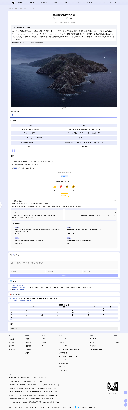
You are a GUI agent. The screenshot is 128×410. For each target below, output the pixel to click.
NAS (55, 2)
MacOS (44, 342)
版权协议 (116, 342)
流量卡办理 (13, 287)
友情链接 (12, 349)
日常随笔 (28, 346)
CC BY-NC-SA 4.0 (49, 206)
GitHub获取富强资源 (16, 285)
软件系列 (28, 349)
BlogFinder (93, 339)
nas (43, 353)
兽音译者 (12, 346)
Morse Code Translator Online (68, 356)
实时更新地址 (15, 111)
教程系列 (28, 342)
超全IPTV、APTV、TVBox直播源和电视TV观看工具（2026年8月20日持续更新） (34, 402)
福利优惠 (89, 2)
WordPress (32, 407)
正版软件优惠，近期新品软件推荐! (20, 300)
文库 (77, 2)
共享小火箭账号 (63, 363)
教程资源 (44, 2)
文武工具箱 (62, 367)
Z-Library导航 (63, 370)
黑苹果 (66, 2)
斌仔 (20, 201)
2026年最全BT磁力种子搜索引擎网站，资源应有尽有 (25, 381)
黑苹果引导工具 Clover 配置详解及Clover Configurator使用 (84, 143)
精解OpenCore (84, 138)
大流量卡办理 (22, 287)
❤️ (60, 186)
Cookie (115, 339)
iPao (44, 407)
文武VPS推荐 (63, 353)
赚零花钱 (22, 289)
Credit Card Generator (65, 346)
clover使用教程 (84, 146)
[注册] (115, 2)
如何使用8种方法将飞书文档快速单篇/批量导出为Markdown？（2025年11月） (33, 395)
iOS (43, 349)
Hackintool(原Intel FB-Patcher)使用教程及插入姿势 (84, 133)
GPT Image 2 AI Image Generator (69, 349)
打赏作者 (65, 195)
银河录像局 (13, 298)
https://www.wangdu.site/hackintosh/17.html (33, 204)
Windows (45, 346)
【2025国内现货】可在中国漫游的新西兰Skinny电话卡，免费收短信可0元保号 (33, 392)
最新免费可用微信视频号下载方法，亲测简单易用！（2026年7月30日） (31, 399)
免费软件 (32, 2)
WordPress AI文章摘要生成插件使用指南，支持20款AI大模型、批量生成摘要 (33, 388)
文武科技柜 (18, 2)
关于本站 (12, 342)
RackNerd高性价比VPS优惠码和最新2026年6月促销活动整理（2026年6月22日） (34, 385)
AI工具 (27, 339)
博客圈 (92, 342)
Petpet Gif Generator (96, 349)
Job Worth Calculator (65, 339)
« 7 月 (12, 319)
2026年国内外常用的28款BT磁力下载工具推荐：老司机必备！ (28, 378)
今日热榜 (93, 346)
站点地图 (12, 339)
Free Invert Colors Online (66, 360)
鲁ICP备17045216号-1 (55, 407)
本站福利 (15, 289)
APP (43, 339)
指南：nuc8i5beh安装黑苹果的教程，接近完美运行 (84, 129)
